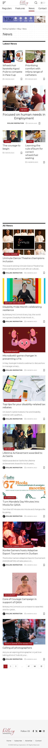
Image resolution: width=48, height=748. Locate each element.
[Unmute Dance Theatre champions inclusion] (24, 242)
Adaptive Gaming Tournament (18, 546)
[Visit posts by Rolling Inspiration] (4, 273)
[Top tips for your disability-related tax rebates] (24, 388)
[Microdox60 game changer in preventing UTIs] (24, 339)
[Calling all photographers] (24, 631)
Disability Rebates (12, 400)
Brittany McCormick (14, 303)
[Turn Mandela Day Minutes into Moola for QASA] (24, 485)
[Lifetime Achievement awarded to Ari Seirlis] (24, 437)
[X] (36, 731)
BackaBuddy (10, 595)
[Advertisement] (24, 192)
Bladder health (11, 351)
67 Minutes (10, 498)
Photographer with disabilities (18, 644)
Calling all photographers (17, 647)
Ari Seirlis (9, 449)
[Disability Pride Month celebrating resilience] (24, 291)
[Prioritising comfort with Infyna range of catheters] (35, 56)
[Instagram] (43, 731)
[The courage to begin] (13, 136)
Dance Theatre (11, 254)
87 (29, 666)
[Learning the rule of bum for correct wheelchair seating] (35, 136)
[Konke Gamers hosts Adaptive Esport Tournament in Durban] (24, 534)
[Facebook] (33, 731)
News (7, 61)
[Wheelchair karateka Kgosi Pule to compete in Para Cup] (13, 56)
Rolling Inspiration (15, 123)
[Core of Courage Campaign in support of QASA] (24, 583)
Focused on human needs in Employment (24, 116)
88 (35, 666)
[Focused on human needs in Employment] (24, 98)
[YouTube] (40, 731)
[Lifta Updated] (24, 19)
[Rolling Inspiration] (24, 3)
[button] (5, 3)
